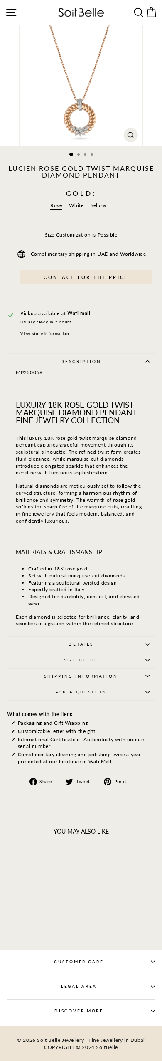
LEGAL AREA (79, 986)
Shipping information (81, 676)
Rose (56, 205)
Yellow (98, 205)
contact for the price (86, 277)
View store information (44, 333)
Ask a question (80, 692)
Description (81, 361)
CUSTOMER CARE (78, 962)
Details (81, 644)
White (76, 205)
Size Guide (81, 660)
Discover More (78, 1011)
